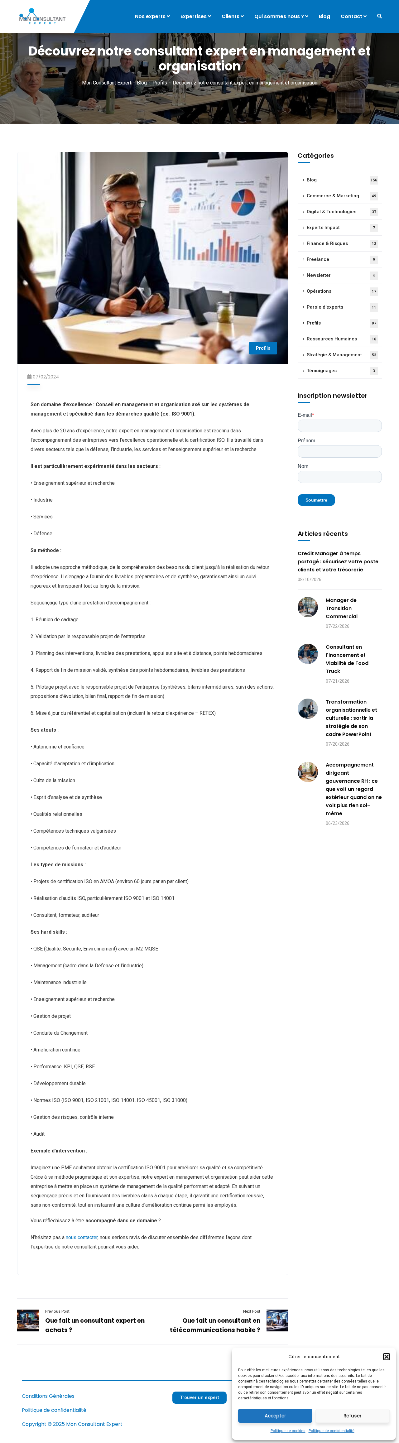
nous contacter (82, 1237)
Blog (142, 83)
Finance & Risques (341, 243)
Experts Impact (341, 227)
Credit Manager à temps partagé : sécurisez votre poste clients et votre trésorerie (338, 561)
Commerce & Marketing (341, 196)
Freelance (341, 259)
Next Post (251, 1311)
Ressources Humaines (341, 339)
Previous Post (57, 1311)
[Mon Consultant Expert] (43, 16)
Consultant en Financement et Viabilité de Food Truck (347, 659)
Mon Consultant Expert (106, 83)
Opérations (341, 291)
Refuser (353, 1415)
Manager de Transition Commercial (342, 608)
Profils (159, 83)
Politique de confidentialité (331, 1431)
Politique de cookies (288, 1431)
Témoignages (341, 370)
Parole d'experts (341, 307)
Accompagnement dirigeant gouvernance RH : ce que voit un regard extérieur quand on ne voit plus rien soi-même (354, 789)
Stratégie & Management (341, 355)
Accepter (275, 1415)
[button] (386, 1357)
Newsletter (341, 275)
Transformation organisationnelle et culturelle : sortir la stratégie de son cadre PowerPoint (351, 718)
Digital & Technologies (341, 211)
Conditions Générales (48, 1396)
